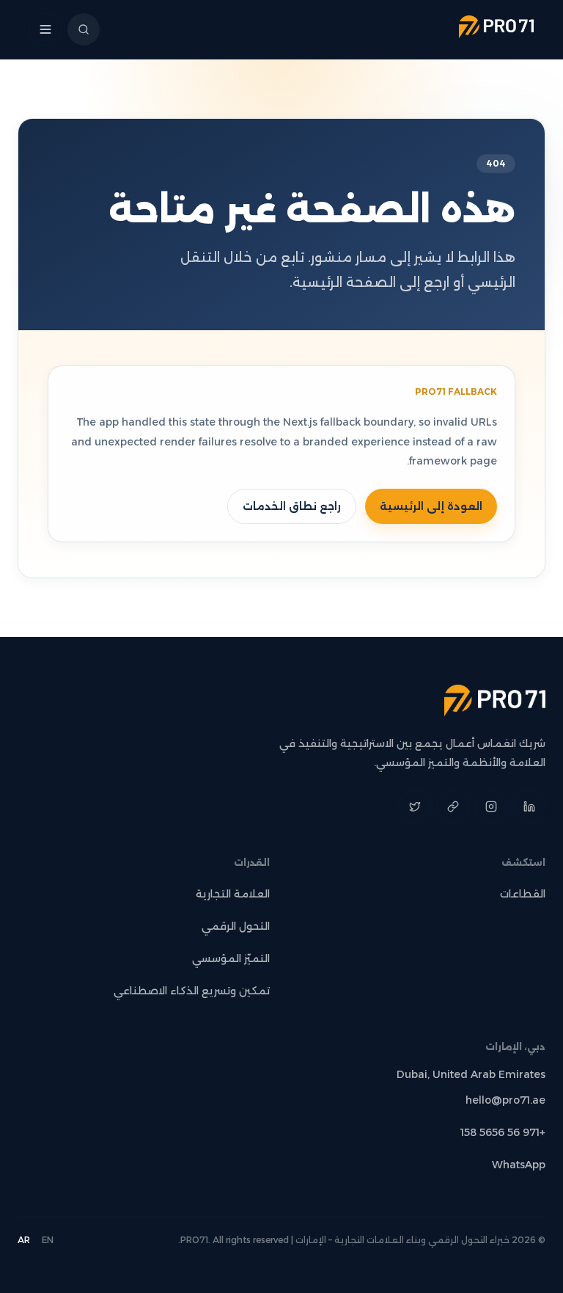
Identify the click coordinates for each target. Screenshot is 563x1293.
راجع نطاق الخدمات (292, 506)
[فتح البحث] (83, 29)
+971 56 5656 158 (502, 1132)
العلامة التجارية (233, 893)
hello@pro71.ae (505, 1100)
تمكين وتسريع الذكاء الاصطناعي (192, 990)
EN (48, 1239)
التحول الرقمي (236, 926)
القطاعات (522, 893)
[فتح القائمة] (45, 29)
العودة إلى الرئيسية (431, 506)
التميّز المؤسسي (231, 958)
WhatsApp (518, 1164)
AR (24, 1239)
